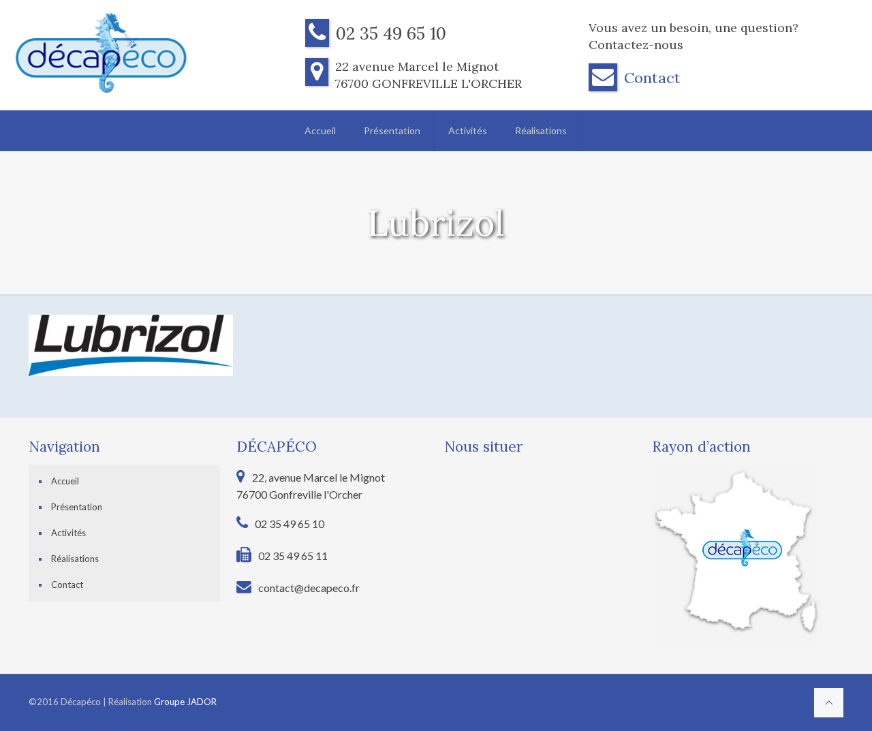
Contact (652, 77)
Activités (68, 532)
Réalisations (75, 558)
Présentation (76, 506)
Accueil (65, 481)
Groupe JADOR (185, 701)
